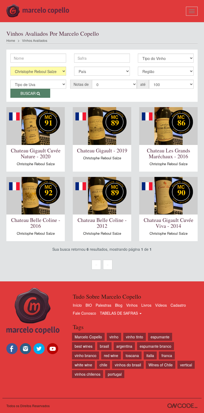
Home (10, 40)
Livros (146, 305)
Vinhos (132, 305)
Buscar (28, 93)
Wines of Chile (160, 364)
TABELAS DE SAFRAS (119, 313)
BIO (89, 305)
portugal (115, 374)
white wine (83, 364)
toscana (132, 355)
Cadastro (178, 305)
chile (103, 364)
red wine (111, 355)
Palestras (103, 305)
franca (167, 355)
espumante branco (155, 346)
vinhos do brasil (128, 364)
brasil (104, 346)
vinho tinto (134, 336)
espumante (160, 336)
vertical (186, 364)
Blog (118, 305)
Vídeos (161, 305)
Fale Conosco (84, 313)
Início (77, 305)
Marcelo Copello (88, 336)
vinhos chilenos (87, 374)
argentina (124, 346)
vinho (113, 336)
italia (150, 355)
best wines (83, 346)
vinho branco (85, 355)
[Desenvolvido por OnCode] (182, 405)
